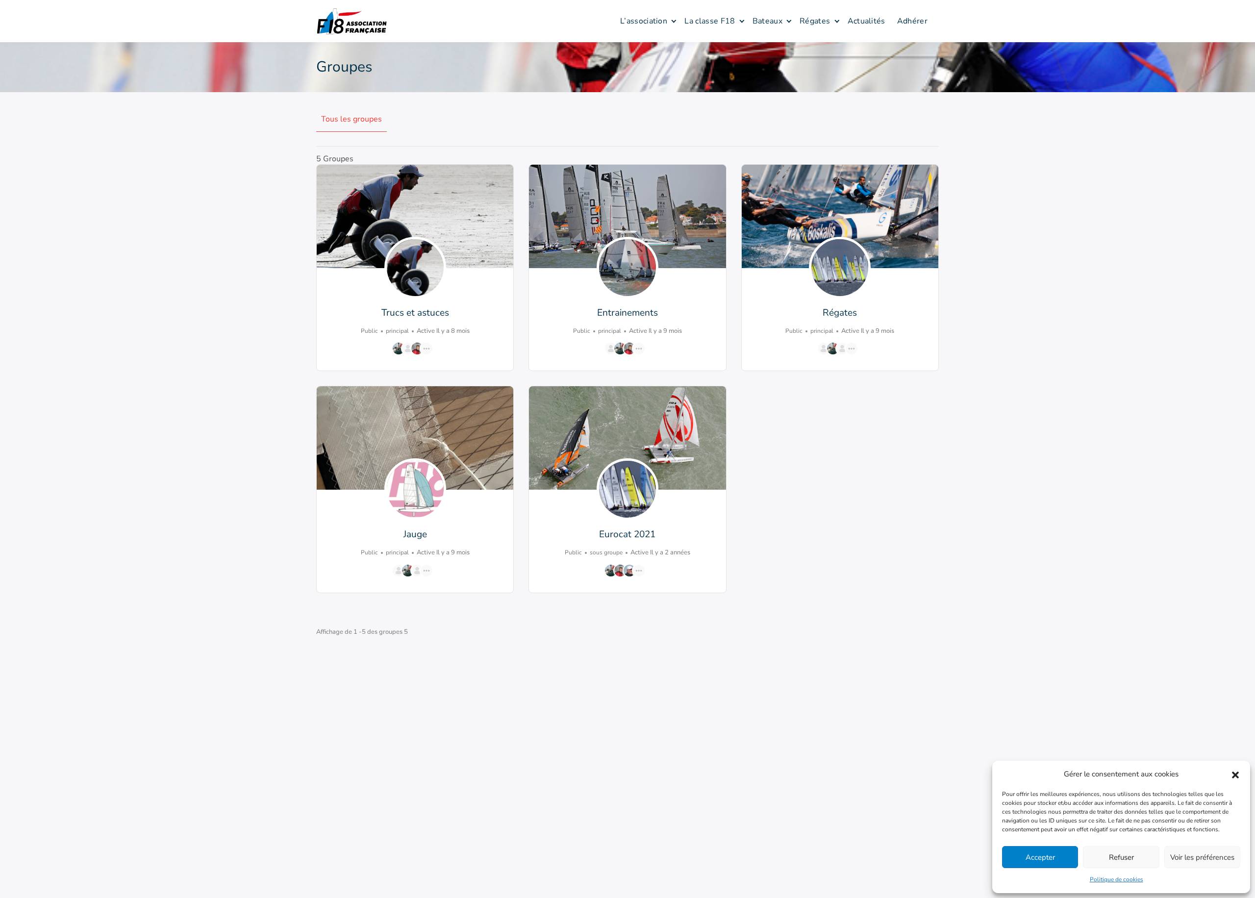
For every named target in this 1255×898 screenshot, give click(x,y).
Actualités (866, 21)
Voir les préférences (1202, 857)
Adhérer (912, 21)
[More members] (426, 348)
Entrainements (627, 312)
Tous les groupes (351, 119)
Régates (815, 21)
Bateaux (767, 21)
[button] (1235, 774)
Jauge (415, 534)
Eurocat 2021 (627, 534)
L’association (643, 21)
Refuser (1121, 857)
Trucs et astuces (415, 312)
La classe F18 (709, 21)
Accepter (1040, 857)
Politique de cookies (1116, 879)
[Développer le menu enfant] (674, 21)
